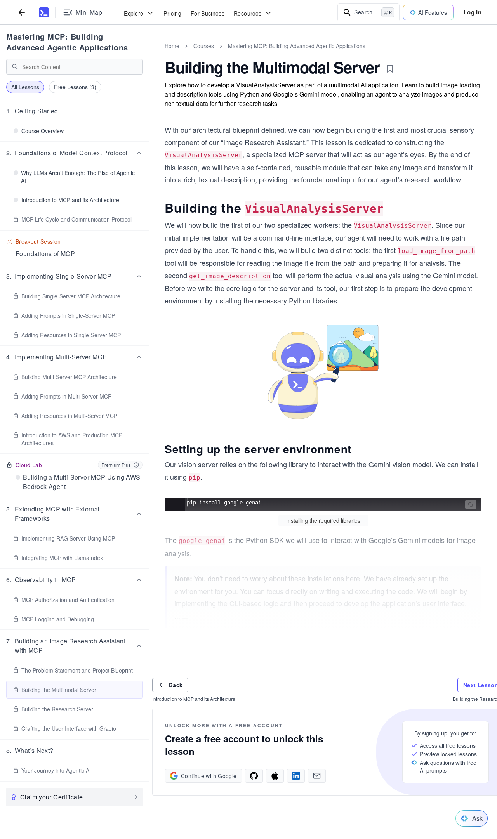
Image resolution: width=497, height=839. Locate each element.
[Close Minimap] (149, 54)
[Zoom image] (323, 371)
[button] (74, 111)
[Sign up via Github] (254, 776)
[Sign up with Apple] (275, 776)
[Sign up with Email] (317, 776)
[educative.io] (44, 12)
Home (172, 46)
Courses (203, 46)
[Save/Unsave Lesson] (390, 68)
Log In (472, 12)
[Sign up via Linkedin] (296, 776)
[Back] (21, 12)
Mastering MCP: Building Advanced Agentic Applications (67, 42)
